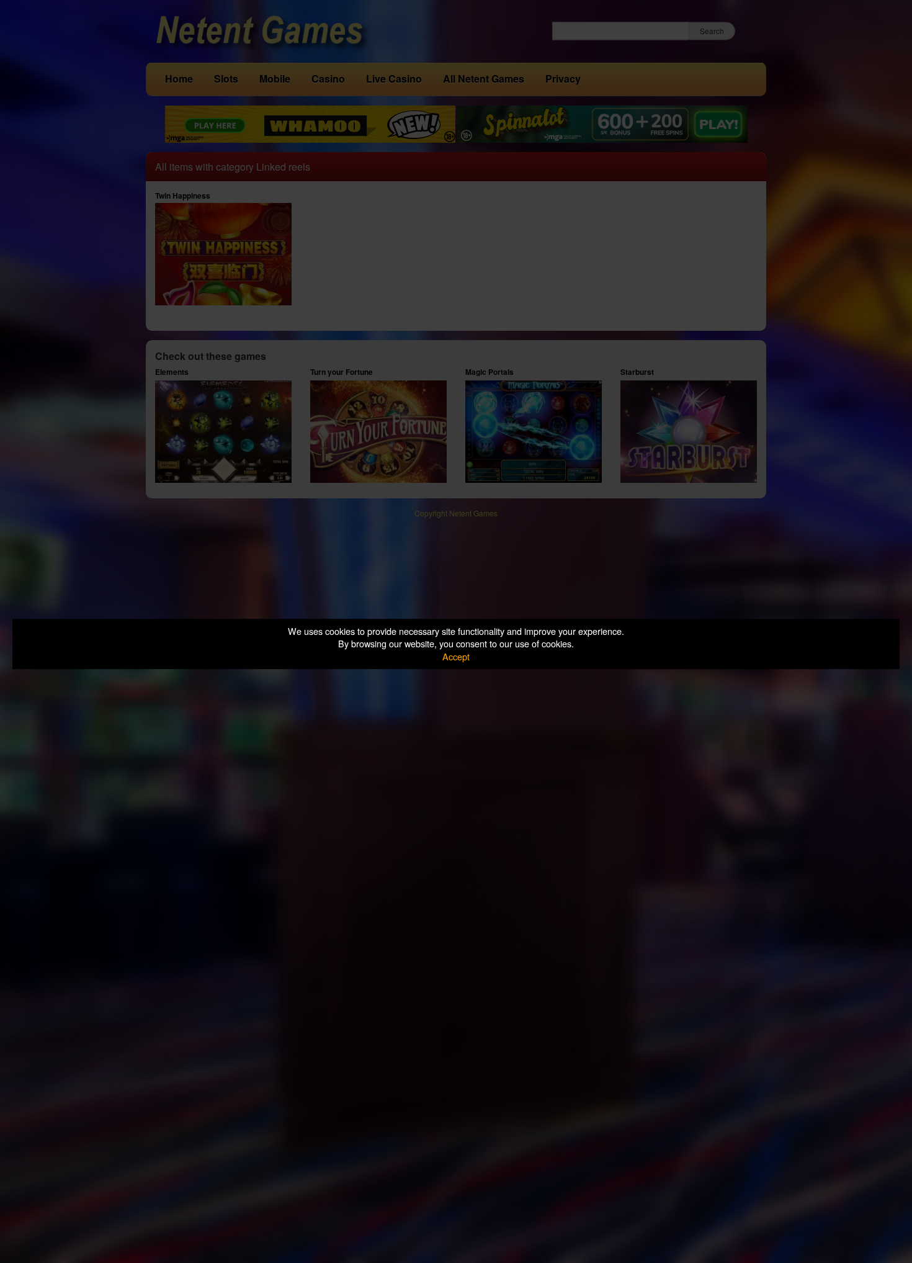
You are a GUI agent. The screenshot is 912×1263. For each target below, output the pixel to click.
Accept (456, 656)
